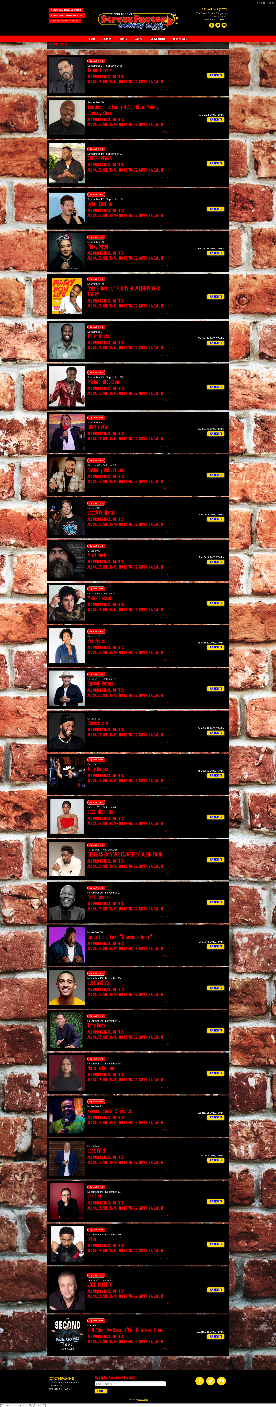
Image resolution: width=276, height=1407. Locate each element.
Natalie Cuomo (100, 1068)
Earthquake (98, 897)
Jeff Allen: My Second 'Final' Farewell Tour (125, 1330)
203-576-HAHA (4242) (214, 9)
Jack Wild (96, 1151)
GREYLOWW (97, 427)
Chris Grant (98, 723)
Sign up (261, 2)
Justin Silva (98, 983)
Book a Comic (180, 38)
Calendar (107, 38)
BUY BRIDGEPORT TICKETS (65, 21)
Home (92, 38)
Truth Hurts (98, 337)
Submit (101, 1390)
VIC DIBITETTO (99, 1285)
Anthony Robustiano (105, 470)
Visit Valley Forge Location (67, 15)
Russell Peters (100, 684)
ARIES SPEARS (99, 159)
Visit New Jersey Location (66, 10)
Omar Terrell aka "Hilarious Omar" (119, 937)
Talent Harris (99, 70)
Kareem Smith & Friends (109, 1111)
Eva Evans (96, 641)
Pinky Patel (97, 247)
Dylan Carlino (99, 204)
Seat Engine (143, 1399)
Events (123, 38)
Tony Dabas (97, 769)
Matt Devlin (98, 555)
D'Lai (91, 1239)
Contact (138, 38)
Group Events (158, 38)
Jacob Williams (101, 513)
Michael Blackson (103, 382)
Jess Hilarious (100, 812)
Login (271, 2)
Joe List (94, 1197)
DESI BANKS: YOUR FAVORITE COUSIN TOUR (124, 855)
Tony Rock (96, 1026)
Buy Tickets (216, 119)
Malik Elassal (99, 598)
